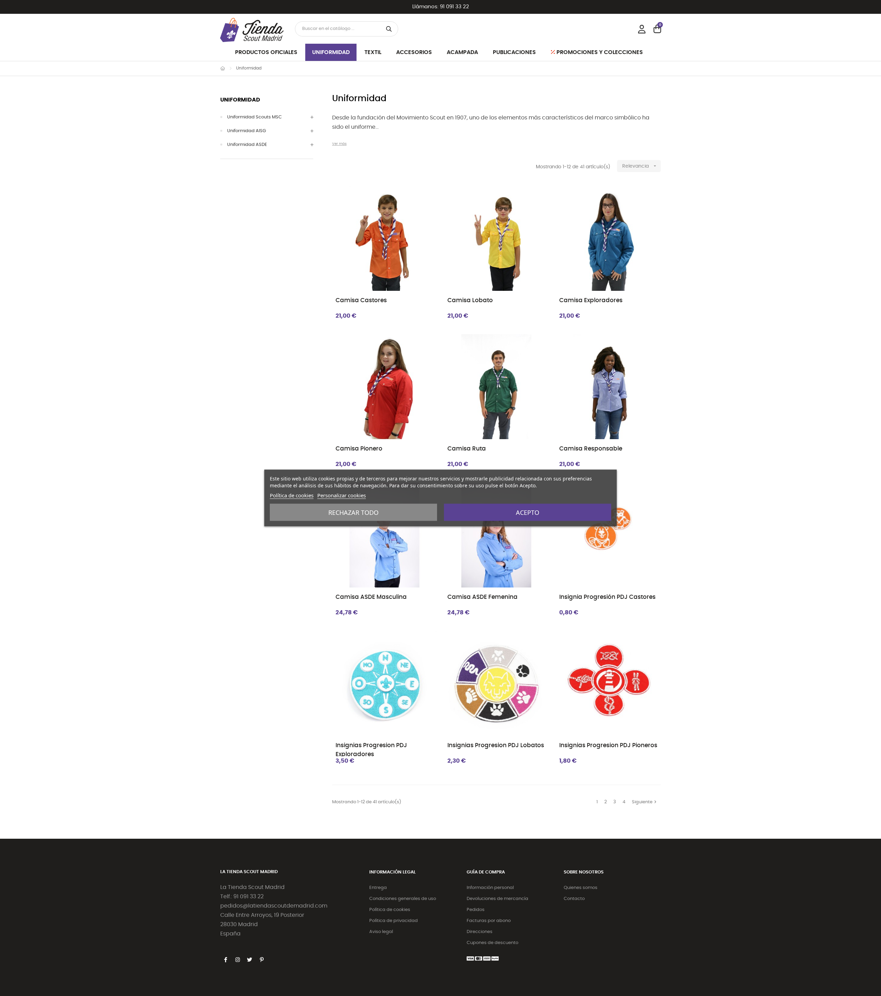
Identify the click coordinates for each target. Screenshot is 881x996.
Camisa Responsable (590, 449)
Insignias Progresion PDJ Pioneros (608, 745)
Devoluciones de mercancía (497, 899)
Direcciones (479, 932)
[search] (388, 28)
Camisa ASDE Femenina (482, 597)
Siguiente (645, 802)
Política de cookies (389, 910)
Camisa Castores (361, 300)
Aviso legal (381, 932)
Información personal (490, 888)
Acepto (527, 512)
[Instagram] (237, 960)
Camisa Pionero (359, 449)
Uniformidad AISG (246, 131)
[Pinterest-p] (261, 960)
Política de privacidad (393, 921)
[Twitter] (249, 960)
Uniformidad (240, 100)
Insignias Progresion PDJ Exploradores (371, 749)
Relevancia (640, 166)
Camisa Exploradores (591, 300)
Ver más (339, 144)
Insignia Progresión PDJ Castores (607, 597)
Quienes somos (580, 888)
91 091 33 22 (454, 6)
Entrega (378, 888)
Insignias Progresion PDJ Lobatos (495, 745)
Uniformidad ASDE (247, 144)
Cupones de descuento (492, 943)
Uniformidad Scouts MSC (254, 117)
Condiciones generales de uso (402, 899)
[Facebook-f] (225, 960)
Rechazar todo (353, 512)
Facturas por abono (489, 921)
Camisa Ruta (466, 449)
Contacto (574, 899)
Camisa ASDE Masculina (371, 597)
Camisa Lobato (470, 300)
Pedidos (476, 910)
